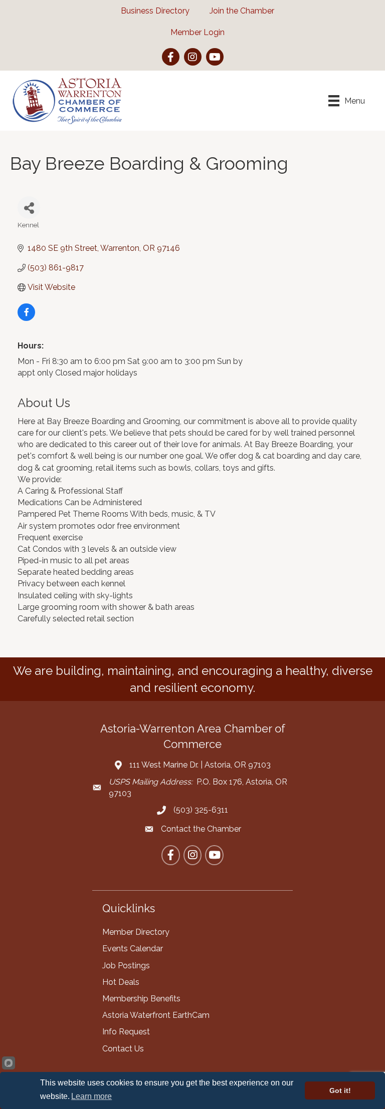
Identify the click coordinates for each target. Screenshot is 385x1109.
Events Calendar (132, 948)
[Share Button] (29, 207)
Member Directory (135, 932)
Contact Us (123, 1048)
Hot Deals (120, 982)
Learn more (91, 1096)
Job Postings (126, 965)
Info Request (126, 1031)
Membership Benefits (141, 998)
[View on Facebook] (26, 318)
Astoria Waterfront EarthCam (156, 1015)
